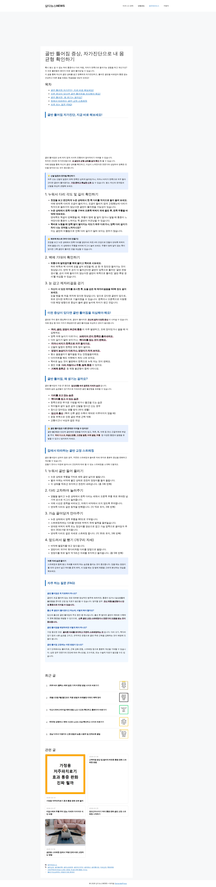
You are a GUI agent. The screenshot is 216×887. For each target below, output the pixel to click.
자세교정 (103, 867)
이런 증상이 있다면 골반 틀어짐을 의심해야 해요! (75, 93)
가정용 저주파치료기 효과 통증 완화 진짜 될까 (64, 801)
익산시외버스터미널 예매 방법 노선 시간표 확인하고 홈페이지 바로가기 (78, 710)
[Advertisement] (86, 29)
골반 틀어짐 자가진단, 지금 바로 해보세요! (72, 90)
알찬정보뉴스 (154, 6)
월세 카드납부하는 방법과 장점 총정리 (61, 872)
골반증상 (87, 867)
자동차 (166, 6)
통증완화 (110, 867)
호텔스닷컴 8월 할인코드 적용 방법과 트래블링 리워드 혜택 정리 (75, 697)
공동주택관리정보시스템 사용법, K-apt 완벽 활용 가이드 (67, 870)
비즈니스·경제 (128, 6)
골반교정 (51, 867)
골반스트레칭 (68, 867)
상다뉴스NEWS (55, 6)
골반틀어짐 (95, 867)
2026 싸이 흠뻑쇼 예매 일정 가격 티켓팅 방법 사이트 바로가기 (74, 685)
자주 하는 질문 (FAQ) (61, 104)
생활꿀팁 (141, 6)
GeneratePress (121, 883)
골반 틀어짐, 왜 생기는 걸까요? (66, 97)
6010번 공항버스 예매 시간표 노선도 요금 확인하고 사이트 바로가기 (77, 722)
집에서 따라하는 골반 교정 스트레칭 (69, 101)
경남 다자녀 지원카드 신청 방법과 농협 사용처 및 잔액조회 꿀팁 (75, 734)
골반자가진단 (78, 867)
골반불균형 (59, 867)
